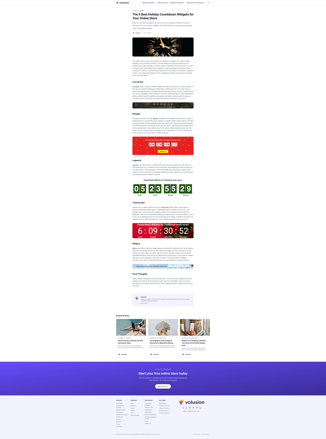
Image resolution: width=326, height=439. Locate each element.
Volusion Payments (164, 408)
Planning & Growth (162, 2)
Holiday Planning (138, 10)
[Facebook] (183, 408)
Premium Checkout (164, 405)
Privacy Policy (196, 434)
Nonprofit (118, 421)
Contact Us (148, 423)
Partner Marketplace (150, 414)
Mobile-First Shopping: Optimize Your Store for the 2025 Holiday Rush (194, 343)
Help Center (148, 410)
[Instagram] (197, 408)
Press (132, 413)
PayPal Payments (164, 410)
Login (146, 421)
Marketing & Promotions (177, 2)
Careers (132, 410)
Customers (133, 405)
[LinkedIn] (193, 408)
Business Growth (120, 410)
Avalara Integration (164, 413)
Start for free (162, 386)
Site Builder (119, 403)
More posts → (144, 303)
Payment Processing (122, 414)
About (132, 403)
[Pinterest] (190, 408)
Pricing (118, 424)
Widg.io (134, 248)
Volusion (137, 33)
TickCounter (165, 207)
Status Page (148, 412)
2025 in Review (134, 415)
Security (118, 419)
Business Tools (149, 407)
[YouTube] (200, 408)
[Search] (208, 2)
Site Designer (162, 403)
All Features (119, 417)
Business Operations (148, 2)
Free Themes (119, 412)
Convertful (135, 86)
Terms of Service (206, 434)
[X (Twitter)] (186, 408)
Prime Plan (119, 426)
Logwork (135, 165)
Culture (132, 408)
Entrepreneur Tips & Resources (195, 2)
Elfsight (155, 118)
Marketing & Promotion (158, 338)
